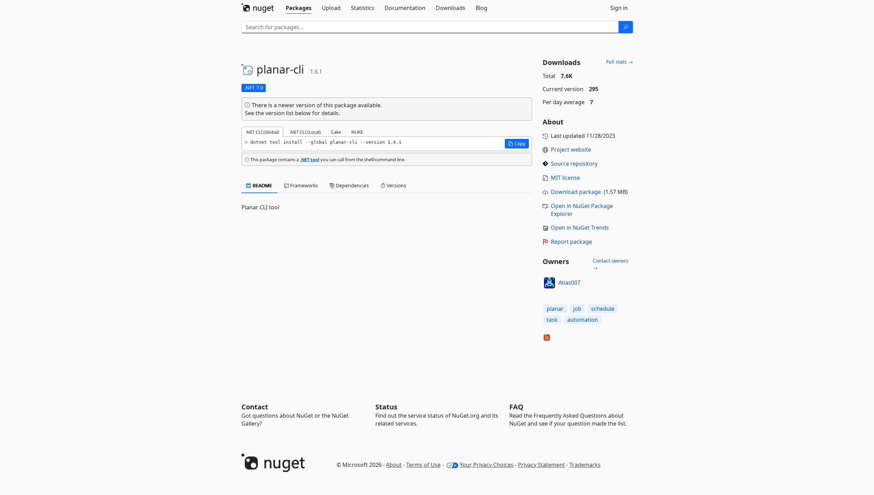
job (577, 308)
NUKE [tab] (357, 132)
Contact (254, 406)
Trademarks (585, 465)
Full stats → (619, 61)
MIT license (565, 178)
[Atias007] (549, 283)
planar (555, 308)
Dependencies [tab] (351, 185)
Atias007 (569, 282)
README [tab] (261, 185)
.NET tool (309, 159)
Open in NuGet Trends (580, 227)
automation (582, 319)
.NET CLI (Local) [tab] (305, 132)
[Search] (625, 27)
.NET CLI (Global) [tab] (262, 132)
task (552, 319)
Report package (571, 241)
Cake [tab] (336, 132)
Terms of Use (423, 465)
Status (386, 406)
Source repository (574, 163)
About (394, 465)
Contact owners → (610, 264)
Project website (571, 149)
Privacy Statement (541, 465)
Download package (576, 192)
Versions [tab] (395, 185)
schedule (602, 308)
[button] (517, 143)
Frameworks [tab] (303, 185)
